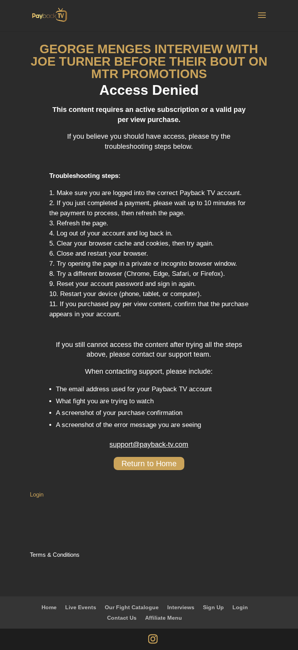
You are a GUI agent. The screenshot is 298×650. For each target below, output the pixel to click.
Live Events (80, 607)
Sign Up (213, 607)
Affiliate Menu (163, 618)
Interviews (180, 607)
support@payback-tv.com (148, 444)
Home (49, 607)
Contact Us (122, 618)
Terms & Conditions (55, 554)
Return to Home (149, 463)
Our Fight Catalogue (132, 607)
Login (36, 494)
